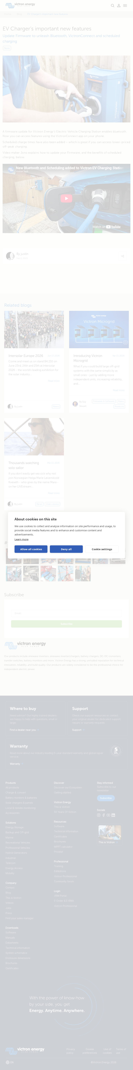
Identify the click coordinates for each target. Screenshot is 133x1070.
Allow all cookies (31, 549)
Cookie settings (102, 549)
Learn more (21, 539)
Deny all (66, 549)
